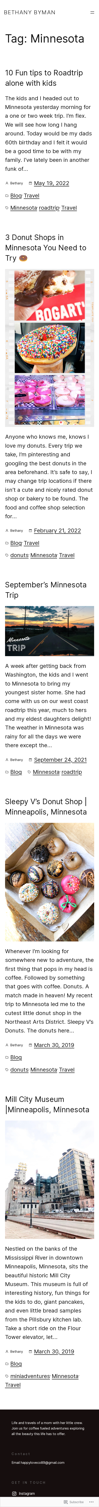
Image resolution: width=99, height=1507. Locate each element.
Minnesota (23, 207)
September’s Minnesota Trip (46, 590)
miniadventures (30, 1376)
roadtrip (49, 207)
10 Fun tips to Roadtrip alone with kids (44, 78)
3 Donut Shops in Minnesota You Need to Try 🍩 (45, 248)
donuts (19, 555)
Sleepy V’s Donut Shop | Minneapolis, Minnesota (46, 806)
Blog (16, 195)
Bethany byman (29, 12)
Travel (31, 195)
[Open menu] (92, 12)
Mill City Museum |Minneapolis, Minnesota (47, 1104)
